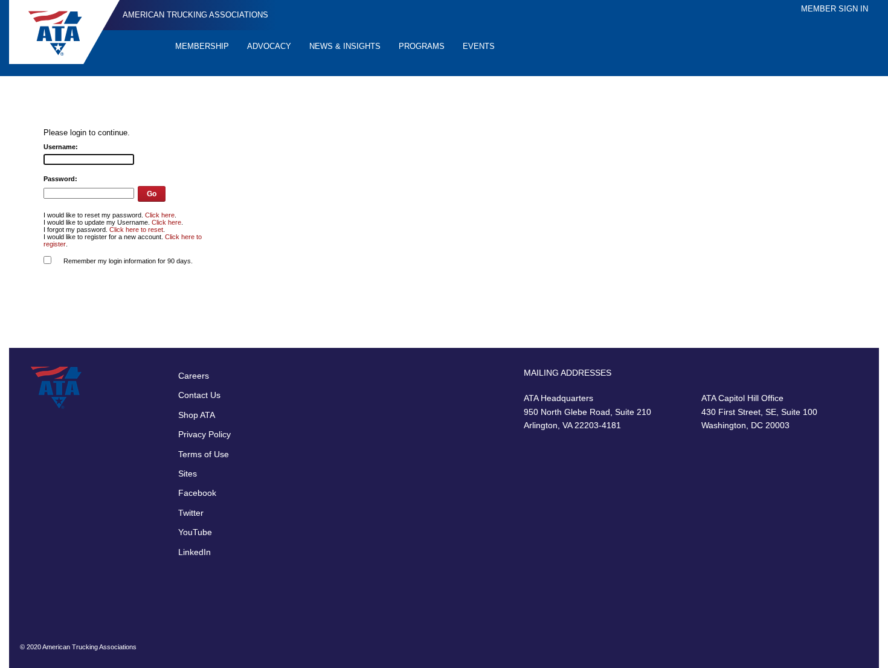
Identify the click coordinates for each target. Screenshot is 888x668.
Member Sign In (834, 8)
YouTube (195, 532)
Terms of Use (203, 454)
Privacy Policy (204, 434)
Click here (160, 215)
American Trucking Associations (195, 14)
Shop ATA (196, 415)
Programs (422, 46)
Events (479, 46)
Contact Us (199, 395)
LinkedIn (194, 552)
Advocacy (269, 46)
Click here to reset (136, 229)
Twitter (191, 513)
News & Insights (345, 46)
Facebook (197, 493)
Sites (187, 473)
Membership (202, 46)
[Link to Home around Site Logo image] (64, 32)
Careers (193, 376)
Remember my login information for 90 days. (128, 261)
